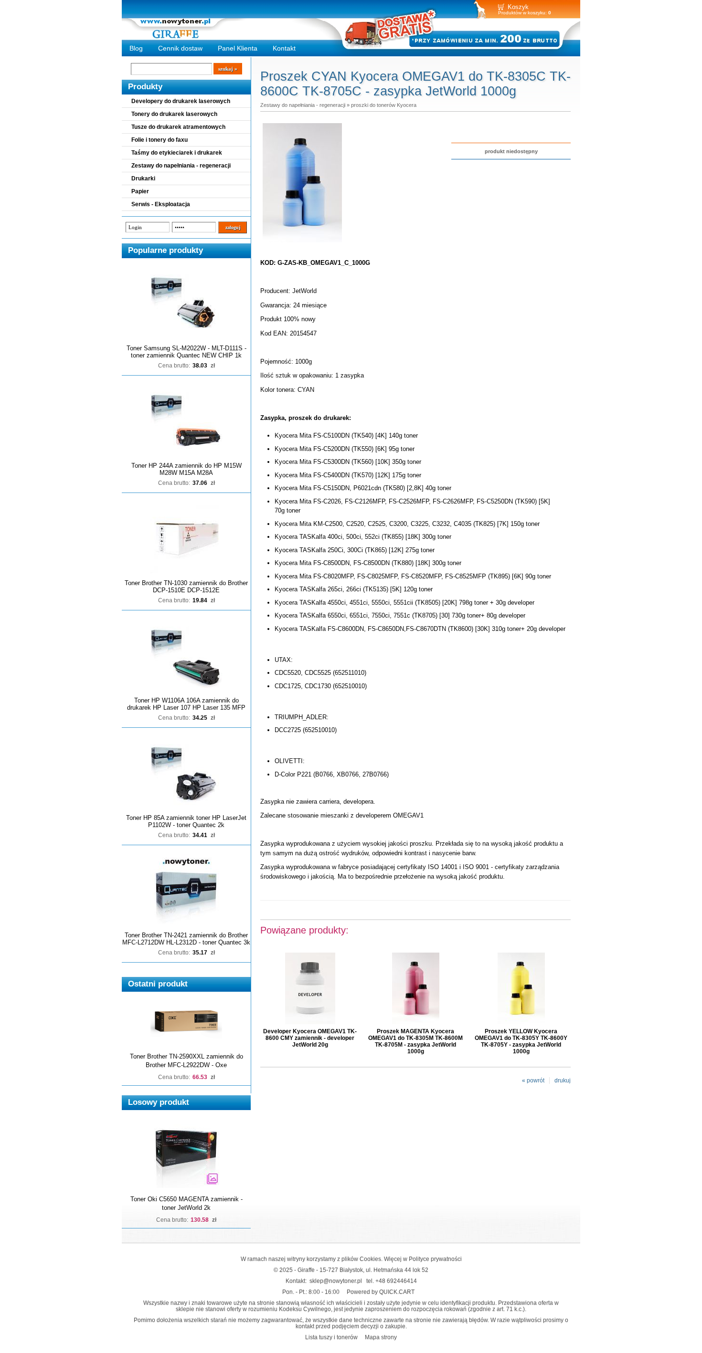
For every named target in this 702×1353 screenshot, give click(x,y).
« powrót (533, 1080)
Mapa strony (381, 1337)
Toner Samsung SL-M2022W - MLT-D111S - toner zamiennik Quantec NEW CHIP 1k (186, 352)
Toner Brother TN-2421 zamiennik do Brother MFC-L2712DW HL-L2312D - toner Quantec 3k (186, 939)
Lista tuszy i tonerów (331, 1337)
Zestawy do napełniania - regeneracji (181, 165)
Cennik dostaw (180, 48)
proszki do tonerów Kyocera (383, 105)
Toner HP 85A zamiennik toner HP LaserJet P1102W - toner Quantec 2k (186, 821)
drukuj (562, 1080)
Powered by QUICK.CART (381, 1292)
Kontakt (284, 48)
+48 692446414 (396, 1281)
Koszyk (518, 6)
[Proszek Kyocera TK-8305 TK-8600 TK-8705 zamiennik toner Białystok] (302, 243)
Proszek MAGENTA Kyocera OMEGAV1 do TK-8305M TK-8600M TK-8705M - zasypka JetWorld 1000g (415, 1041)
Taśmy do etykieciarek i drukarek (176, 152)
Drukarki (143, 178)
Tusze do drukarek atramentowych (178, 127)
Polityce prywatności (435, 1259)
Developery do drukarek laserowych (180, 101)
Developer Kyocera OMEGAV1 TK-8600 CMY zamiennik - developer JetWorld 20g (310, 1038)
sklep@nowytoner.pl (335, 1281)
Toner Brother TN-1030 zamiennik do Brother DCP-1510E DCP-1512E (186, 586)
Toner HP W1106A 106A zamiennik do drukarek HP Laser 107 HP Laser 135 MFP (186, 704)
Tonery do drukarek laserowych (174, 114)
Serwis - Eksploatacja (160, 204)
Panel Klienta (237, 48)
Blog (136, 48)
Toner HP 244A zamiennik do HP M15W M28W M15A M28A (186, 469)
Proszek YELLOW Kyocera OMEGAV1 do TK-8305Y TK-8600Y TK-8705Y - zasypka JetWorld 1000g (521, 1041)
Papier (140, 191)
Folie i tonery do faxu (159, 139)
